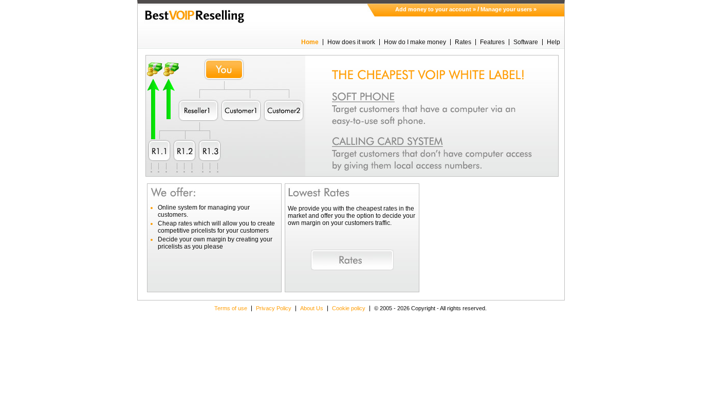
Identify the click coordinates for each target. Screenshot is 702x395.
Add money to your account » (435, 9)
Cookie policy (348, 308)
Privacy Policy (273, 308)
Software (525, 42)
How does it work (351, 42)
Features (492, 42)
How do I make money (415, 42)
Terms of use (230, 308)
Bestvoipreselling (195, 17)
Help (553, 42)
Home (310, 42)
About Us (311, 308)
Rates (463, 42)
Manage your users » (509, 9)
